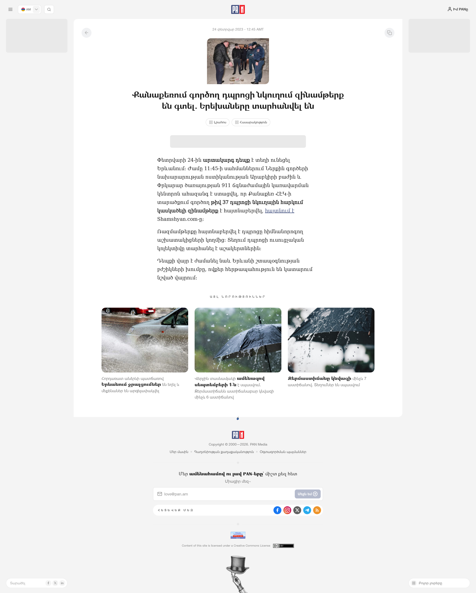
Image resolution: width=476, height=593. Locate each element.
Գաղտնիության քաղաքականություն (224, 452)
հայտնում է (279, 210)
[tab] (299, 162)
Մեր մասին (179, 452)
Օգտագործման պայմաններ (283, 452)
